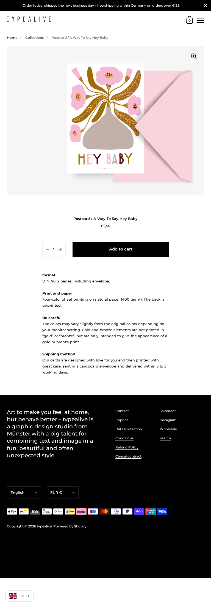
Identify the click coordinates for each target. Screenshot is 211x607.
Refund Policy (126, 447)
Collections (34, 38)
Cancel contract (128, 456)
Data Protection (128, 429)
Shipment (168, 411)
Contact (122, 411)
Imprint (121, 420)
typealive (44, 526)
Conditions (124, 438)
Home (12, 38)
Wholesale (168, 429)
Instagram (168, 420)
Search (165, 438)
